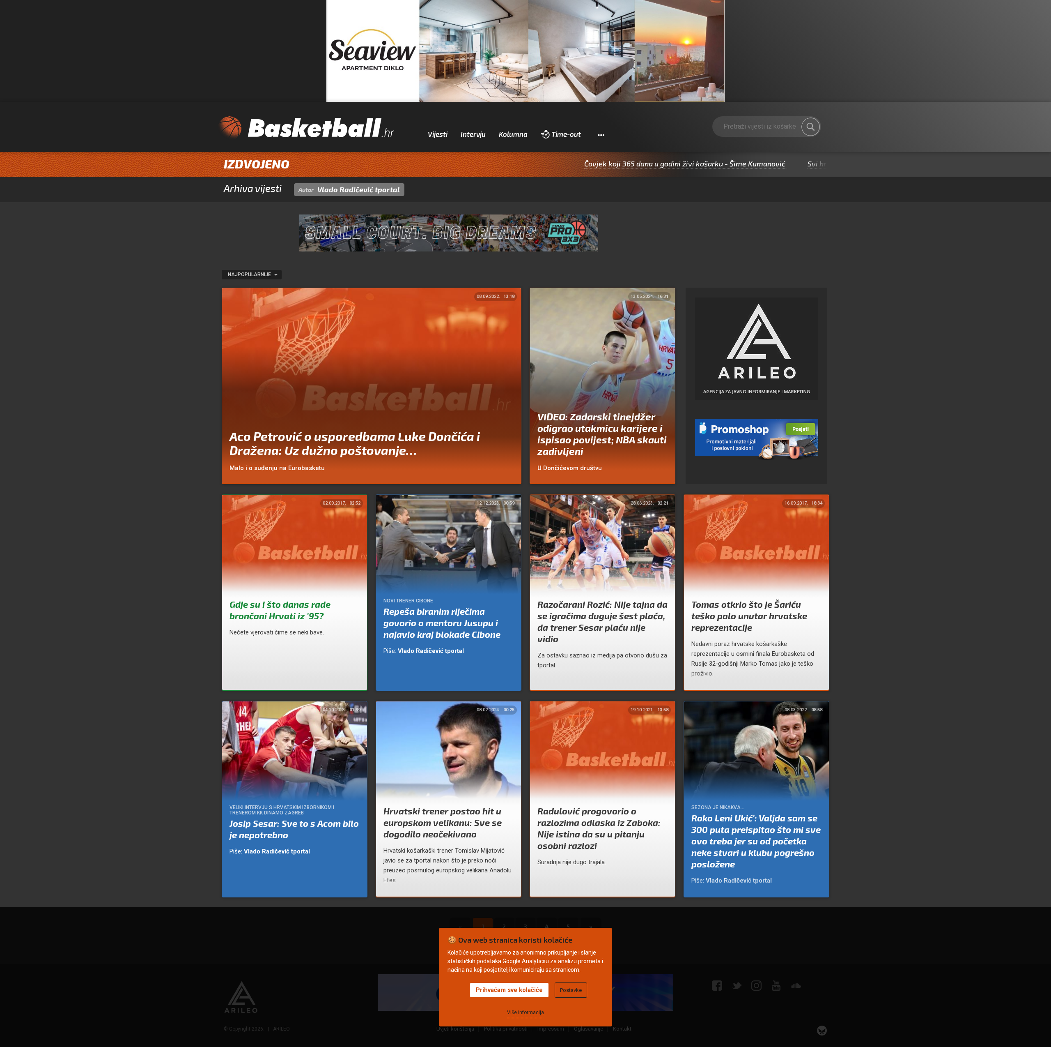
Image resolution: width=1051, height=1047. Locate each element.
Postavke (571, 990)
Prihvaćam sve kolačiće (509, 990)
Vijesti (437, 134)
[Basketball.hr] (306, 128)
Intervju (473, 134)
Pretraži (810, 127)
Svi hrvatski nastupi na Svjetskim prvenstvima (823, 163)
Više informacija (525, 1012)
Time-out (566, 134)
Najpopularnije (250, 274)
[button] (601, 134)
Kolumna (513, 134)
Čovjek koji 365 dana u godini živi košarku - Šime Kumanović (622, 163)
